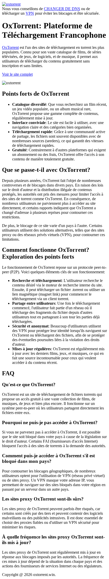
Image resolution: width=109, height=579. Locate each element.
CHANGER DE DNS (62, 9)
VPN (30, 13)
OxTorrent (10, 47)
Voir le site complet (17, 74)
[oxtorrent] (11, 4)
